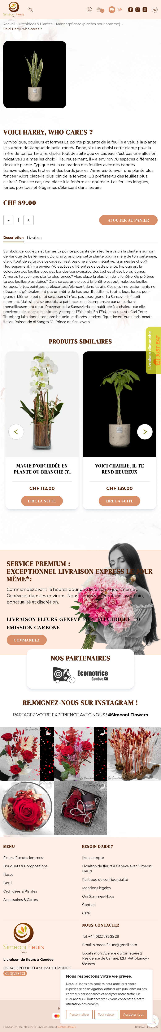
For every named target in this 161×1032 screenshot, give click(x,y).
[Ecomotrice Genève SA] (80, 675)
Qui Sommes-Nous (98, 896)
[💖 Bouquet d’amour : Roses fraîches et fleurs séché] (27, 754)
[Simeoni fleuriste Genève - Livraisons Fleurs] (13, 9)
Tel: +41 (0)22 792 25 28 (100, 937)
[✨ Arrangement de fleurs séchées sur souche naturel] (134, 754)
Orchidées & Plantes (36, 24)
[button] (80, 74)
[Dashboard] (89, 9)
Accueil (9, 24)
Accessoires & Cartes (20, 900)
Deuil (7, 883)
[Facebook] (130, 9)
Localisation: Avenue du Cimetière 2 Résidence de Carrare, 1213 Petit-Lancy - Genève (115, 958)
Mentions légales (96, 888)
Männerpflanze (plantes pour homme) (88, 24)
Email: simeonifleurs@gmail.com (109, 945)
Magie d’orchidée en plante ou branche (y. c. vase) (42, 469)
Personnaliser (79, 1014)
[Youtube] (144, 9)
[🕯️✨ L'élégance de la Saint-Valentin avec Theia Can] (80, 808)
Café (86, 913)
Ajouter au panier (128, 220)
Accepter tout (133, 1014)
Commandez (27, 640)
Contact (89, 905)
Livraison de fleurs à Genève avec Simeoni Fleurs (117, 868)
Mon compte (93, 858)
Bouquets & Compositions (25, 866)
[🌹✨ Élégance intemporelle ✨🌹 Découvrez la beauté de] (27, 808)
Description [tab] (13, 238)
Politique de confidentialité (105, 880)
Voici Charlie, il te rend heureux (119, 469)
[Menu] (155, 10)
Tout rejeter (106, 1014)
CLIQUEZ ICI (15, 973)
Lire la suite (42, 501)
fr (112, 9)
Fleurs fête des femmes (23, 858)
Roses (8, 875)
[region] (106, 996)
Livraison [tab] (34, 238)
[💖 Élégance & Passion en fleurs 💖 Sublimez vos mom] (80, 754)
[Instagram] (137, 9)
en (120, 9)
